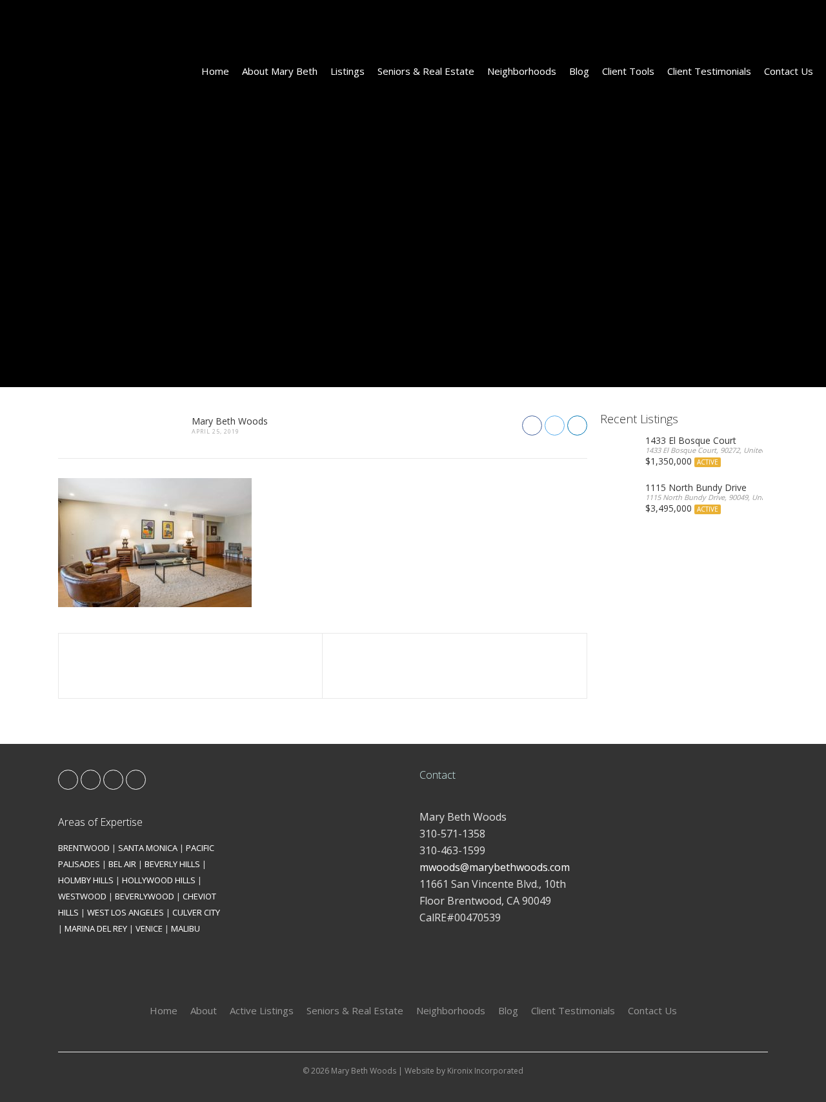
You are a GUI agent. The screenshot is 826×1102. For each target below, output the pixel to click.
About (203, 1010)
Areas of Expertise (100, 822)
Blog (579, 71)
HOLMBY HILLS (86, 880)
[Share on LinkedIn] (577, 426)
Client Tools (628, 71)
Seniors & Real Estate (426, 71)
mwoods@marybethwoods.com (494, 867)
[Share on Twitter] (555, 426)
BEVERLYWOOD (144, 896)
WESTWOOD (82, 896)
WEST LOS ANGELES (125, 912)
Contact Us (788, 71)
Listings (347, 71)
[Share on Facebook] (532, 426)
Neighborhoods (521, 71)
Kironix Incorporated (485, 1070)
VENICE (149, 928)
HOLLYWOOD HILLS (159, 880)
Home (215, 71)
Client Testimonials (709, 71)
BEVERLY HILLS (172, 864)
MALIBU (185, 928)
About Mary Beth (279, 71)
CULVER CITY (196, 912)
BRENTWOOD (84, 848)
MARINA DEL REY (96, 928)
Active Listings (262, 1010)
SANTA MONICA (147, 848)
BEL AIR (122, 864)
